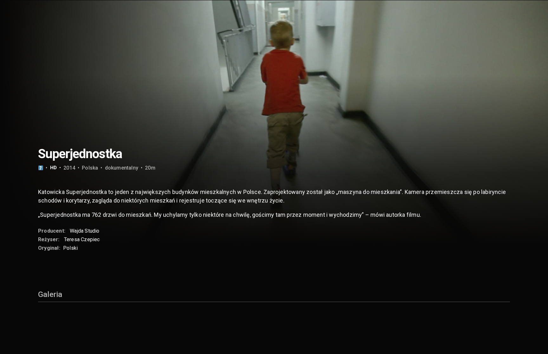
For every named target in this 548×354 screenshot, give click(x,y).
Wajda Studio (84, 231)
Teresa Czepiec (82, 239)
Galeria (50, 294)
